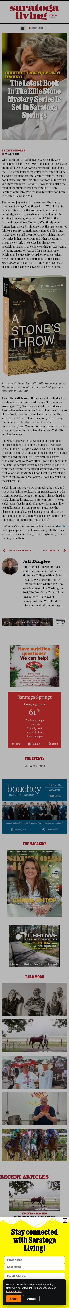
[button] (65, 1220)
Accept (14, 1298)
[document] (34, 654)
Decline (31, 1298)
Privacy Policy (14, 1291)
